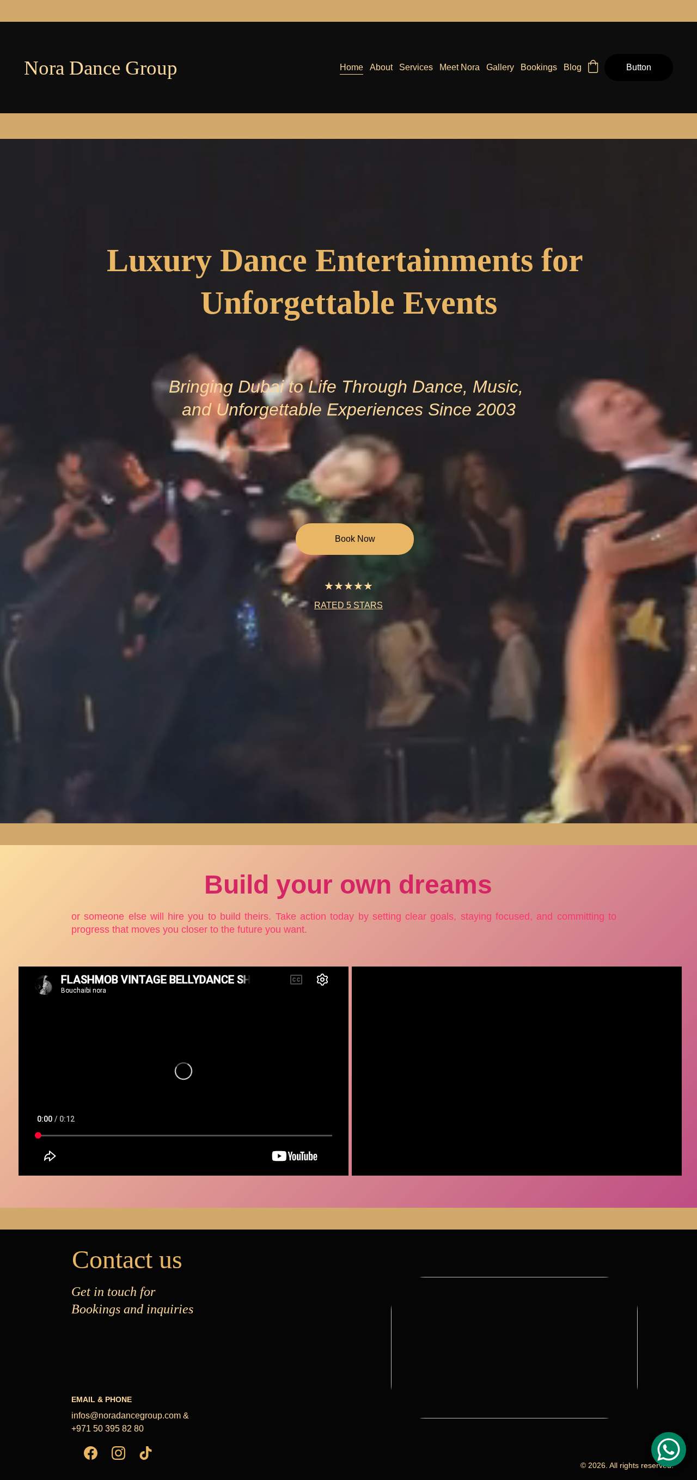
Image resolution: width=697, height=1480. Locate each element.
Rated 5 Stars (348, 605)
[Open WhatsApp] (668, 1449)
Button (638, 67)
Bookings (539, 67)
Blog (573, 67)
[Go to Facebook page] (90, 1453)
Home (351, 67)
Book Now (355, 538)
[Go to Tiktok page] (145, 1453)
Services (416, 67)
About (381, 67)
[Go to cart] (593, 67)
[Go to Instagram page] (118, 1453)
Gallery (500, 67)
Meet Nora (459, 67)
